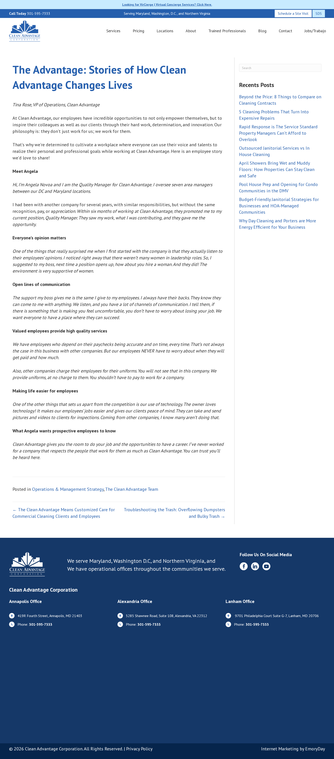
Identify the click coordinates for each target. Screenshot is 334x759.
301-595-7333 (38, 13)
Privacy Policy (139, 749)
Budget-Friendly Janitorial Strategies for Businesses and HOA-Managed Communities (279, 205)
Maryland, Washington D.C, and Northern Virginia (146, 560)
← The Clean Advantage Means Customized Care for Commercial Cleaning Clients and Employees (63, 513)
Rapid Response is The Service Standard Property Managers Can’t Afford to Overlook (278, 133)
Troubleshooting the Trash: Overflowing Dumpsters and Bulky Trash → (174, 513)
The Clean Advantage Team (131, 489)
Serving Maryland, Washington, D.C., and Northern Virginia (167, 13)
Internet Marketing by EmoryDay (293, 749)
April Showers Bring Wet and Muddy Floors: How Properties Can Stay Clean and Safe (276, 169)
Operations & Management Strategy (68, 489)
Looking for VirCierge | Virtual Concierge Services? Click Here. (167, 4)
